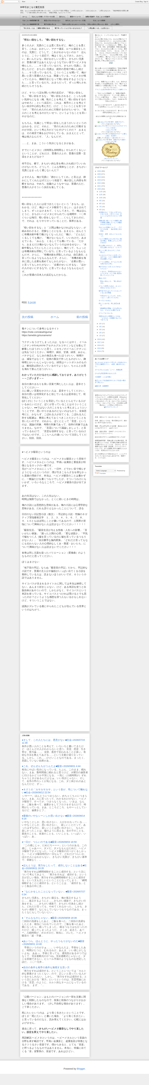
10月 (101, 198)
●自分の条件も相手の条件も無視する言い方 (46, 967)
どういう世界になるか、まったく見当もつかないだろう (110, 287)
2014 (99, 351)
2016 (99, 345)
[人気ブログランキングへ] (111, 157)
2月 (100, 332)
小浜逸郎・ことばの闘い (103, 377)
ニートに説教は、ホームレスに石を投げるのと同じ (110, 263)
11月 (101, 194)
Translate (102, 473)
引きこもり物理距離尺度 (30, 20)
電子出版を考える (50, 24)
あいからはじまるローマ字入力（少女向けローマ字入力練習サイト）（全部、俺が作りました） (111, 364)
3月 (100, 329)
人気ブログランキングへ (111, 158)
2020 (99, 189)
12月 (101, 191)
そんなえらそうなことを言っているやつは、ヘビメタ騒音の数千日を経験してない (110, 257)
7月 (100, 206)
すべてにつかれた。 (105, 300)
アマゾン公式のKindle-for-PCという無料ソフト (111, 89)
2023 (99, 180)
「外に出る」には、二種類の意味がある (36, 28)
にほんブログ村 (111, 130)
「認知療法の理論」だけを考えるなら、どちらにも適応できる (110, 309)
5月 (100, 323)
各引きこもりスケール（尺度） (76, 20)
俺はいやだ (102, 278)
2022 (99, 183)
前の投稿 (82, 317)
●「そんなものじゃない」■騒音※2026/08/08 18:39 (49, 918)
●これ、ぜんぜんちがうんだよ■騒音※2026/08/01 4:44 (51, 766)
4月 (100, 326)
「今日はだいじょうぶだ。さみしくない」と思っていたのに (110, 296)
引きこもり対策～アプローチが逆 (43, 17)
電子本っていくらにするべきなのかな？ (68, 28)
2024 (99, 177)
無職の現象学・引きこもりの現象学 (98, 17)
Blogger (81, 1068)
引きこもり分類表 (98, 20)
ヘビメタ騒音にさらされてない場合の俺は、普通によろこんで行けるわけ (110, 240)
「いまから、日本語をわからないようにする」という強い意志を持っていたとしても (110, 273)
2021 (99, 186)
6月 (100, 209)
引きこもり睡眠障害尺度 (30, 24)
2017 (99, 342)
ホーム (24, 17)
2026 (99, 171)
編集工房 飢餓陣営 (102, 386)
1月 (100, 335)
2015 (99, 348)
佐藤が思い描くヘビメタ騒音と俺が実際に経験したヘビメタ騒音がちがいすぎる (110, 222)
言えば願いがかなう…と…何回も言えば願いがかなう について (110, 246)
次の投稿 (27, 317)
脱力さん (62, 17)
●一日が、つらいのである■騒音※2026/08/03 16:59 (49, 842)
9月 (100, 200)
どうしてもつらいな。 (106, 313)
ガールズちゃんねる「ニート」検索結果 (108, 370)
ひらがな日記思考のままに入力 (105, 373)
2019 (99, 339)
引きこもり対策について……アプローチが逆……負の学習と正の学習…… (110, 229)
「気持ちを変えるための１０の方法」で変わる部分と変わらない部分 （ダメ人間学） (90, 24)
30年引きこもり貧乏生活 (32, 7)
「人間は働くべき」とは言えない (98, 28)
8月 (100, 203)
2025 (99, 174)
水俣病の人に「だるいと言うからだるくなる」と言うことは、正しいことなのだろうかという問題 (110, 215)
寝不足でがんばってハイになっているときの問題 (110, 292)
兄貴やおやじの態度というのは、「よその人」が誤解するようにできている (110, 318)
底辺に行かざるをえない (52, 20)
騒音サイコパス (75, 17)
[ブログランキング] (111, 407)
